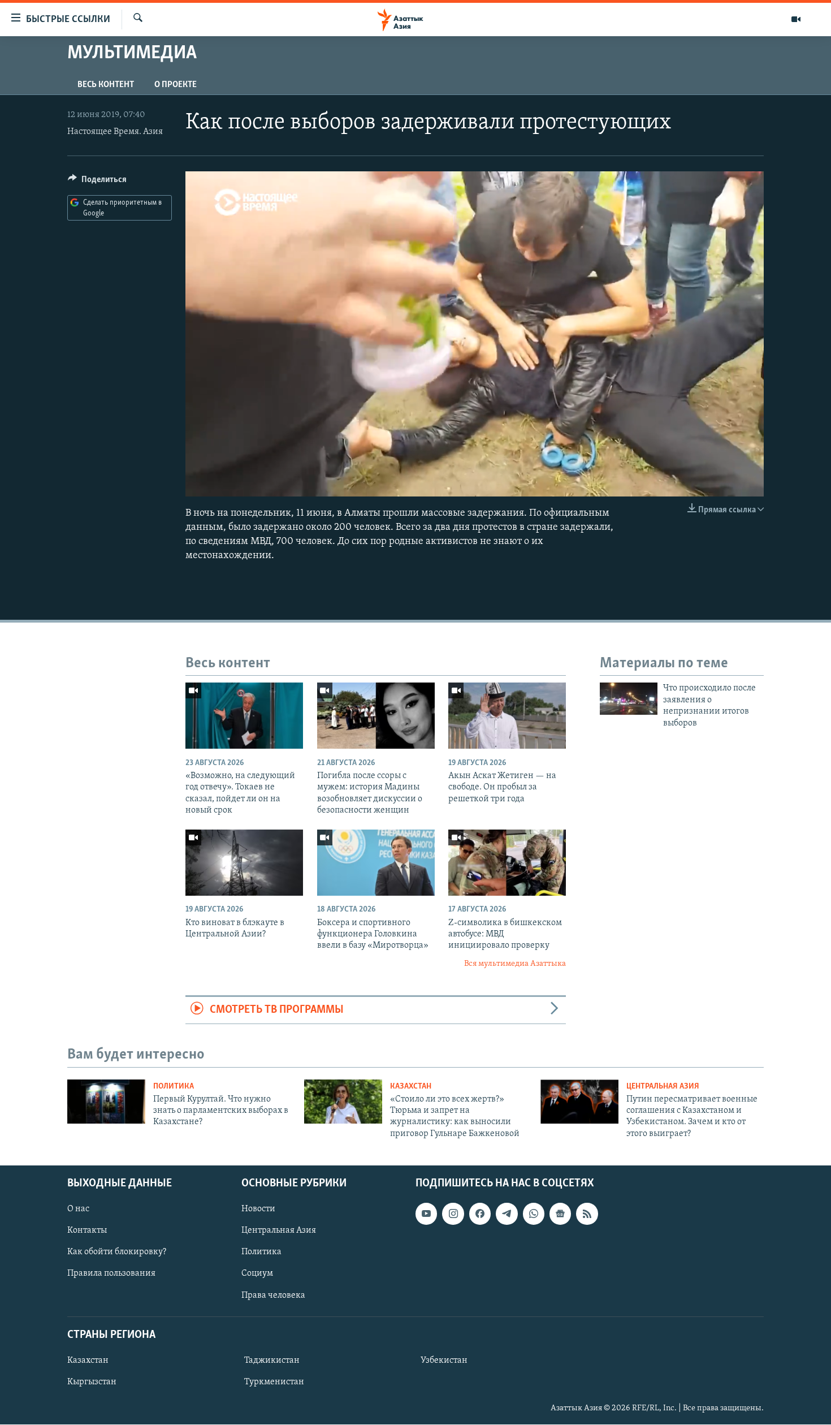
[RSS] (587, 1214)
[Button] (97, 182)
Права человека (273, 1295)
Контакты (87, 1231)
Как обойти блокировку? (116, 1252)
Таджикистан (272, 1360)
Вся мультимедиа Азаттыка (515, 964)
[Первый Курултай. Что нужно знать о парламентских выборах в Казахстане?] (106, 1101)
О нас (78, 1209)
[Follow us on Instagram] (453, 1214)
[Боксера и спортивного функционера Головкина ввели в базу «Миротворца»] (376, 863)
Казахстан (410, 1086)
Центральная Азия (662, 1086)
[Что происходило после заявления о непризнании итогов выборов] (628, 699)
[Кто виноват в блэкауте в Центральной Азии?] (244, 863)
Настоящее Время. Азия (115, 131)
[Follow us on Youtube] (426, 1214)
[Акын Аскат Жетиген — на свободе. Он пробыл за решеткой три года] (507, 716)
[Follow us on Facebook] (480, 1214)
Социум (257, 1274)
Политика (173, 1086)
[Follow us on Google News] (560, 1214)
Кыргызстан (91, 1382)
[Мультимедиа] (796, 19)
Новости (258, 1209)
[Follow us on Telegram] (506, 1214)
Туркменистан (274, 1382)
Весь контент (105, 84)
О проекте (175, 84)
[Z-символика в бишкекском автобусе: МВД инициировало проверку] (507, 863)
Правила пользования (111, 1274)
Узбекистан (444, 1360)
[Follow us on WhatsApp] (533, 1214)
